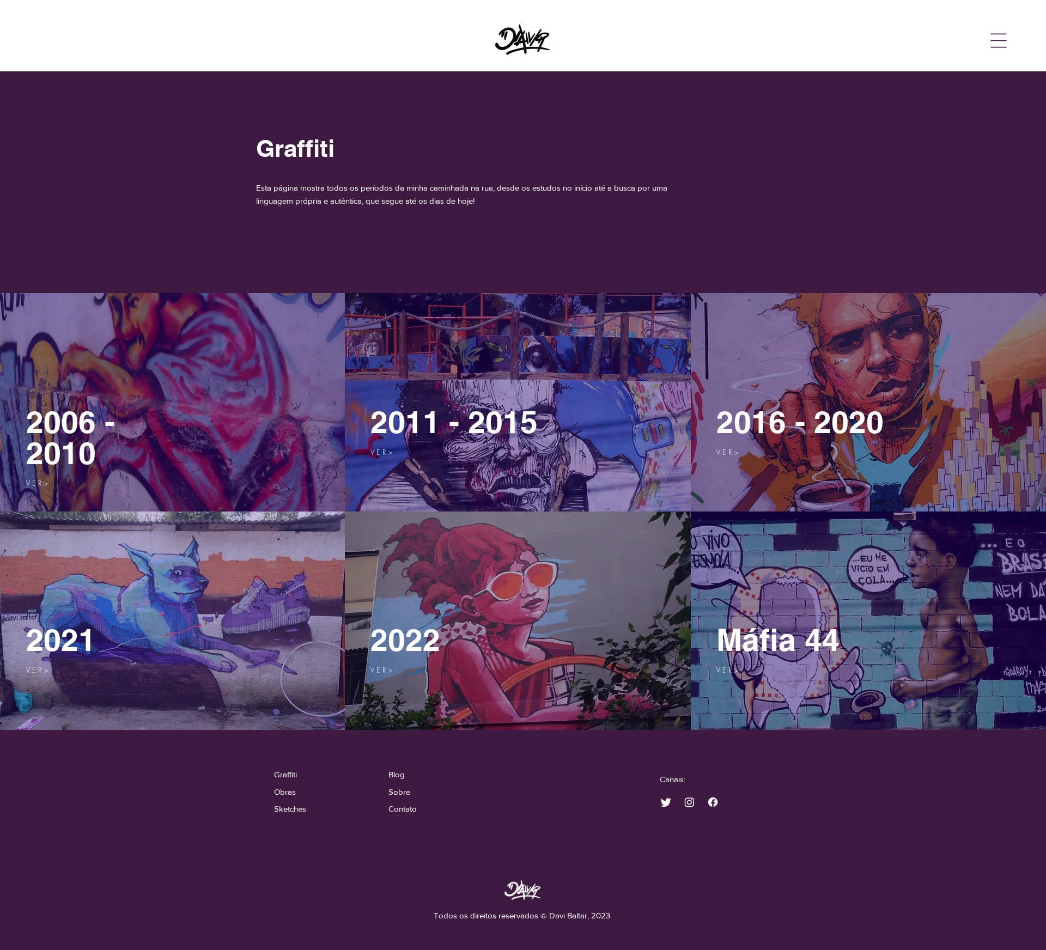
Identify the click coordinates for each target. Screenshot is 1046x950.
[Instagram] (689, 802)
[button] (998, 40)
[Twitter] (666, 802)
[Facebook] (713, 802)
